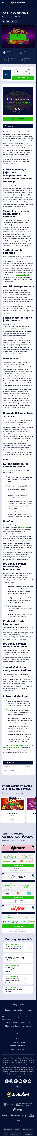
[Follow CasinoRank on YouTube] (20, 1081)
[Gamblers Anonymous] (31, 1115)
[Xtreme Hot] (12, 810)
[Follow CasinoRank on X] (16, 1081)
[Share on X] (3, 21)
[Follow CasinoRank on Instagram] (11, 1081)
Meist (18, 1039)
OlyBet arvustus (18, 929)
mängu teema (24, 527)
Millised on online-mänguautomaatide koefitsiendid (15, 1018)
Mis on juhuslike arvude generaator (18, 1026)
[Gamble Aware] (14, 1115)
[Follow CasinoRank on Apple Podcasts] (29, 1081)
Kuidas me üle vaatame (18, 1046)
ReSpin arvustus (18, 901)
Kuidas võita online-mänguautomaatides (18, 1022)
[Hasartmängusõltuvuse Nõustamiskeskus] (24, 1104)
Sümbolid (18, 1013)
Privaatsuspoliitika (18, 1042)
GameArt (29, 766)
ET (17, 1086)
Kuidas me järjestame (18, 1049)
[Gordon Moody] (18, 1109)
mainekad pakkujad (22, 275)
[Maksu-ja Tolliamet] (9, 1104)
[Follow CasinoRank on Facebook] (7, 1081)
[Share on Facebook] (8, 21)
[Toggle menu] (3, 2)
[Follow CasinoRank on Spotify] (25, 1081)
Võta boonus (23, 78)
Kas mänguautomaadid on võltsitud (18, 1010)
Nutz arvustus (18, 869)
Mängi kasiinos (18, 37)
